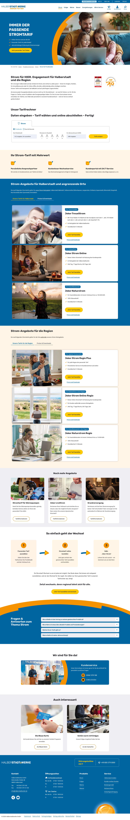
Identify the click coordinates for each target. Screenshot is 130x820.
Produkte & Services (89, 1)
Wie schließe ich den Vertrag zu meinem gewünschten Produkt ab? (63, 619)
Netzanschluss (108, 788)
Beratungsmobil (109, 785)
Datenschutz (36, 816)
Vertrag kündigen (46, 816)
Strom (60, 7)
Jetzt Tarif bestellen (73, 235)
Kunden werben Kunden (111, 781)
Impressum (27, 816)
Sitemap (78, 816)
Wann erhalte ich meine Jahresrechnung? (55, 635)
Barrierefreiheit (70, 816)
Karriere (117, 1)
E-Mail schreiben (91, 679)
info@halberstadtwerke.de (19, 791)
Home (20, 67)
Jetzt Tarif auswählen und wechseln (65, 591)
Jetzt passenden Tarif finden (20, 50)
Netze (100, 1)
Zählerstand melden (110, 778)
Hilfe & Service (98, 7)
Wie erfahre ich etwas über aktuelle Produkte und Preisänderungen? (63, 624)
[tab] (23, 198)
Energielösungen (87, 7)
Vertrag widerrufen (58, 816)
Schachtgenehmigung (111, 792)
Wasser (78, 7)
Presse (124, 1)
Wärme (72, 7)
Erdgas (66, 7)
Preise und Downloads (73, 240)
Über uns (107, 1)
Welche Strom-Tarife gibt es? (52, 630)
